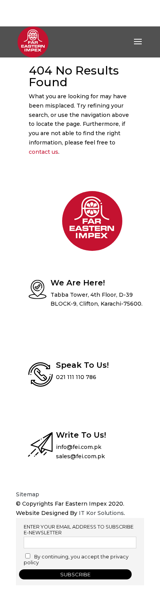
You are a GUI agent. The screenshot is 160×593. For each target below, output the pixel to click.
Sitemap (27, 494)
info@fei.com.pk (78, 446)
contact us (43, 151)
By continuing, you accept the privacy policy (76, 559)
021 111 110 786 (76, 377)
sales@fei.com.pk (80, 456)
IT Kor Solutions (101, 513)
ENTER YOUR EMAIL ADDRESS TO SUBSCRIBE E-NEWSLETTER (79, 530)
